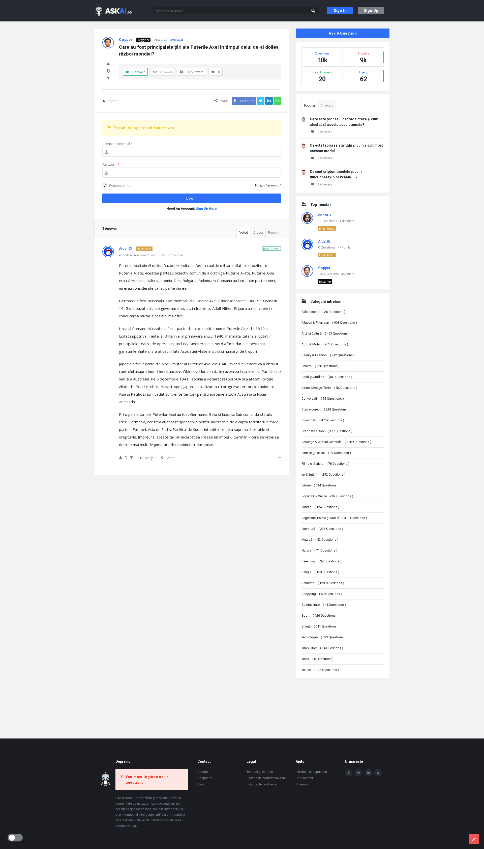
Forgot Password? (268, 185)
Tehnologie (323, 637)
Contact (203, 772)
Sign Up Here (206, 208)
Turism (320, 670)
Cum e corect (325, 409)
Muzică (319, 539)
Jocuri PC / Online (327, 496)
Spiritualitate (323, 605)
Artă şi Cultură (325, 333)
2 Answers (324, 132)
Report (113, 101)
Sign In (340, 11)
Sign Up (371, 11)
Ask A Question (343, 33)
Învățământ (323, 474)
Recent (273, 232)
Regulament (304, 778)
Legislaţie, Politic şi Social (334, 518)
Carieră (320, 366)
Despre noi (205, 778)
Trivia (317, 659)
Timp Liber (322, 648)
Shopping (321, 594)
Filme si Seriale (325, 463)
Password (110, 164)
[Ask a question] (474, 839)
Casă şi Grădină (326, 377)
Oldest (258, 232)
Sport (319, 615)
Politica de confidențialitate (266, 778)
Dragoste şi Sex (326, 431)
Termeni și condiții (260, 772)
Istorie (320, 485)
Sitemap (302, 784)
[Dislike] (108, 77)
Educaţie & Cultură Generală (336, 442)
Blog (200, 784)
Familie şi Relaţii (326, 453)
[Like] (108, 63)
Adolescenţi (323, 312)
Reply (149, 458)
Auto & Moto (324, 344)
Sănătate (322, 583)
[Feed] (378, 773)
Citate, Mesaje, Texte (329, 388)
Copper (324, 268)
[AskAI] (120, 10)
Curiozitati (322, 420)
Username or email (117, 144)
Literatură (322, 529)
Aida (322, 241)
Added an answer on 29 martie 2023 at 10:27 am (151, 255)
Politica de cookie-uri (262, 784)
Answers (326, 105)
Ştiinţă (320, 626)
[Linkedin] (368, 773)
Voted (243, 232)
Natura (319, 550)
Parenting (321, 561)
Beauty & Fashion (328, 355)
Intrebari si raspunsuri (311, 772)
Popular (309, 105)
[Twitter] (358, 773)
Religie (320, 572)
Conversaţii (322, 398)
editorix (324, 215)
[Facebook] (348, 773)
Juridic (320, 507)
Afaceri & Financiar (329, 322)
